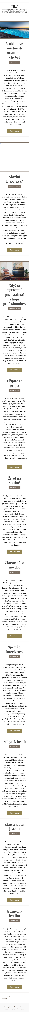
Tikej (14, 6)
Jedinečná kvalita (14, 913)
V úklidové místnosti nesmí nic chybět (14, 50)
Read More (14, 131)
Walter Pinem (19, 1009)
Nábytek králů (14, 741)
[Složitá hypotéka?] (14, 157)
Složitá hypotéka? (14, 178)
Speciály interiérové (14, 649)
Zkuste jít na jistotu (14, 826)
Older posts (6, 998)
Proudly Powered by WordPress (14, 1007)
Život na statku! (14, 480)
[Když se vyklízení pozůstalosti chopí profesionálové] (14, 271)
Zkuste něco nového (14, 564)
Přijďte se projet (14, 383)
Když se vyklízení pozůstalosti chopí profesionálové (14, 294)
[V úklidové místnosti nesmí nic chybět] (14, 30)
